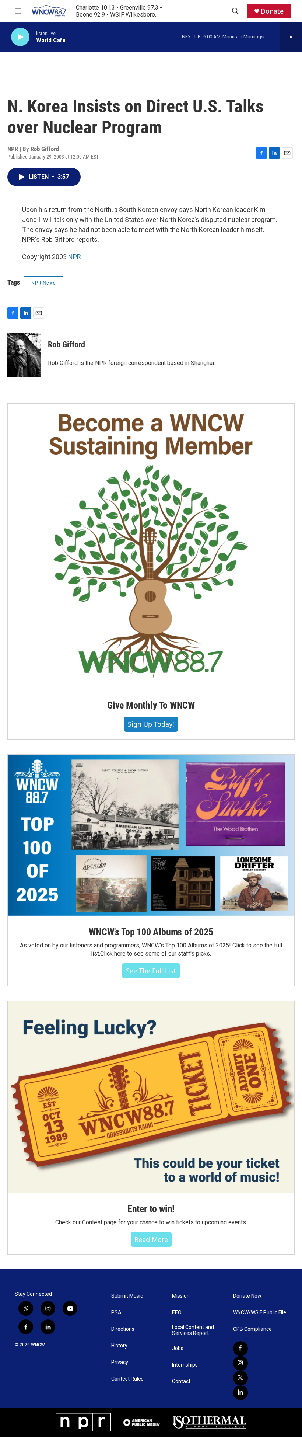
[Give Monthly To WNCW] (151, 546)
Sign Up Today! (151, 724)
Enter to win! (151, 1208)
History (119, 1346)
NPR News (43, 283)
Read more (151, 1239)
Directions (122, 1329)
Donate (272, 11)
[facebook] (240, 1348)
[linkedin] (240, 1392)
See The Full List (151, 970)
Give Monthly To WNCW (151, 705)
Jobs (177, 1348)
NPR (74, 257)
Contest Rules (127, 1379)
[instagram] (240, 1363)
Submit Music (127, 1296)
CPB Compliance (252, 1329)
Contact (181, 1381)
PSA (116, 1312)
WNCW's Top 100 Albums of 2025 (151, 931)
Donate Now (247, 1296)
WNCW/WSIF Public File (259, 1312)
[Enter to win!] (151, 1097)
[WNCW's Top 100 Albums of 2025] (151, 835)
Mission (181, 1296)
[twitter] (240, 1378)
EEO (177, 1312)
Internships (185, 1365)
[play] (20, 37)
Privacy (119, 1362)
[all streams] (291, 37)
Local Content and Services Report (193, 1330)
